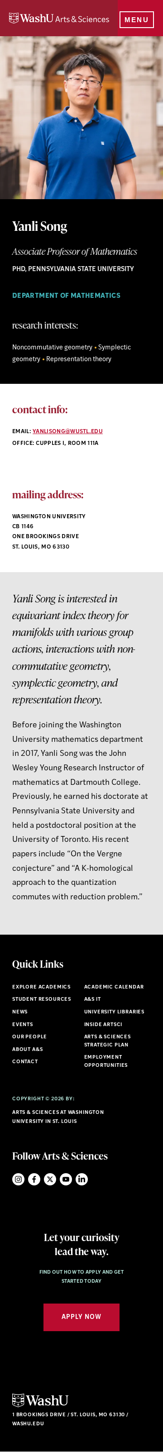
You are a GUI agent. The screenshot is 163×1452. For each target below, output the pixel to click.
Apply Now (81, 1317)
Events (22, 1024)
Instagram (18, 1179)
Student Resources (41, 999)
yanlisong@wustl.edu (68, 432)
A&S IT (92, 999)
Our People (29, 1037)
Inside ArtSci (103, 1024)
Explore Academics (41, 987)
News (20, 1012)
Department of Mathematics (66, 296)
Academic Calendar (114, 987)
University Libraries (114, 1012)
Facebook (34, 1179)
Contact (25, 1062)
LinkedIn (82, 1179)
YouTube (66, 1179)
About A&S (27, 1049)
